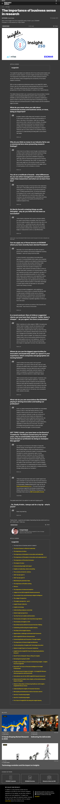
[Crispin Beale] (15, 531)
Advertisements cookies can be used (45, 793)
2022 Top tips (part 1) (19, 574)
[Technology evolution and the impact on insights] (30, 751)
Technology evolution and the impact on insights (20, 765)
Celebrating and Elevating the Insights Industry (26, 627)
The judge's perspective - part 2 (22, 601)
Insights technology (19, 607)
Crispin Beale (11, 18)
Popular (5, 716)
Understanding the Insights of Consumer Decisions (27, 688)
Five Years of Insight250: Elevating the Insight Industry (28, 700)
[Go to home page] (7, 3)
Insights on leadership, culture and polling (24, 569)
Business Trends (6, 26)
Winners (16, 586)
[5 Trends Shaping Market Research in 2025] (15, 723)
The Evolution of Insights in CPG (22, 621)
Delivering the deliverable (41, 737)
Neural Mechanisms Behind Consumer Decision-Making (28, 624)
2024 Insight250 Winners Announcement (24, 636)
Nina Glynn (5, 734)
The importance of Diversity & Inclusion (24, 560)
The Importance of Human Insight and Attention (26, 642)
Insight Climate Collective (20, 604)
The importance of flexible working (22, 583)
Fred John (34, 734)
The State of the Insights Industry (22, 630)
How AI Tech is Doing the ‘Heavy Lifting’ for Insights (27, 655)
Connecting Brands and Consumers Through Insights (27, 639)
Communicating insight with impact (23, 566)
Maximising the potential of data (22, 580)
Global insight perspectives (21, 613)
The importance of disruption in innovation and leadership (28, 554)
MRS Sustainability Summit (37, 492)
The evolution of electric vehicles (22, 572)
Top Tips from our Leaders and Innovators (24, 615)
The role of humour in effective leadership (24, 548)
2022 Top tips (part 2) (19, 577)
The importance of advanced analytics (23, 589)
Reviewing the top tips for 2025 (22, 658)
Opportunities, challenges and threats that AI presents (27, 633)
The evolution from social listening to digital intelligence (28, 595)
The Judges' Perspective (20, 598)
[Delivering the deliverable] (44, 723)
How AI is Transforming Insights (22, 694)
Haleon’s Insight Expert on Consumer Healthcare (26, 648)
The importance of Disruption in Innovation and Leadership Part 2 (30, 557)
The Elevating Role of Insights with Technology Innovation (28, 645)
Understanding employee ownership (23, 610)
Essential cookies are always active (44, 791)
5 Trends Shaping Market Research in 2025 (15, 738)
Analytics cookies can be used (43, 794)
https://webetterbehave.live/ (24, 486)
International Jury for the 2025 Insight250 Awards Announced (29, 676)
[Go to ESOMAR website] (3, 0)
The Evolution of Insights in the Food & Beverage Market (28, 618)
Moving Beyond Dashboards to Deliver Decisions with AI (28, 691)
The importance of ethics (20, 551)
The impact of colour (19, 563)
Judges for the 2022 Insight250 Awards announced (27, 592)
